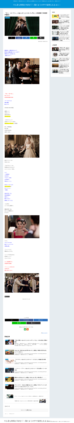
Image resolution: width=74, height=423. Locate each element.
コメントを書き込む (26, 410)
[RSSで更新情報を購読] (27, 329)
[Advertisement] (26, 45)
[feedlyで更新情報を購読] (25, 329)
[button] (40, 38)
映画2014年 (7, 296)
